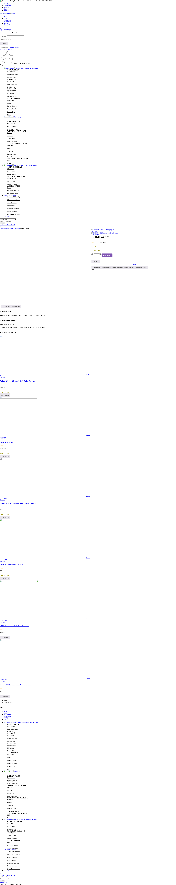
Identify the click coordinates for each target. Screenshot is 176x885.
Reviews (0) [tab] (16, 306)
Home (2, 228)
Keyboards (10, 100)
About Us (6, 7)
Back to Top (3, 882)
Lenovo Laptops (12, 84)
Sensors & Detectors (13, 191)
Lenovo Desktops (12, 74)
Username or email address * (8, 33)
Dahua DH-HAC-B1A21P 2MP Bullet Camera (17, 381)
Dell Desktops (11, 77)
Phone (9, 163)
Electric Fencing (12, 184)
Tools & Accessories (13, 157)
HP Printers (10, 93)
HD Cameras (11, 172)
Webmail (6, 10)
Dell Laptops (11, 87)
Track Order (7, 5)
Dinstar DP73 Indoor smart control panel (15, 685)
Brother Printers (11, 96)
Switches (10, 145)
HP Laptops (10, 81)
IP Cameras (10, 169)
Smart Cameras (11, 174)
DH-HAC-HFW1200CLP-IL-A (11, 565)
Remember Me (6, 40)
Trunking (10, 151)
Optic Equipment (12, 126)
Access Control (11, 181)
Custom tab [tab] (6, 306)
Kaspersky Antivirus (13, 208)
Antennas (10, 136)
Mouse (9, 103)
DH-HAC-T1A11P (7, 442)
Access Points (11, 138)
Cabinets (9, 148)
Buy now (96, 261)
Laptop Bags (11, 112)
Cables (9, 188)
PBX (8, 160)
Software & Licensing (13, 197)
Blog (5, 9)
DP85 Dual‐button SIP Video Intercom (14, 626)
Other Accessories (12, 193)
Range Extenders (12, 141)
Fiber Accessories (12, 129)
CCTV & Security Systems (12, 228)
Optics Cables (11, 123)
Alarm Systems (11, 178)
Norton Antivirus (12, 211)
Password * (3, 36)
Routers (9, 133)
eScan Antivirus (11, 203)
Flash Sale (7, 4)
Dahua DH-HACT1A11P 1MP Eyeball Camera (18, 503)
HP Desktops (11, 71)
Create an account (14, 47)
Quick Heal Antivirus (13, 214)
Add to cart (107, 255)
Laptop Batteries (12, 109)
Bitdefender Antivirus (13, 200)
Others (9, 115)
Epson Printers (11, 90)
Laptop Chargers (12, 106)
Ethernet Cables (11, 154)
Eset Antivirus (11, 205)
